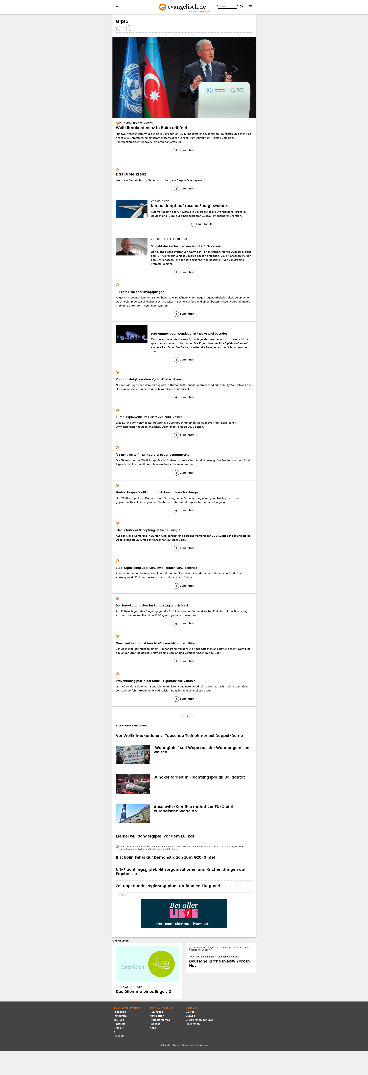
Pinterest (119, 1014)
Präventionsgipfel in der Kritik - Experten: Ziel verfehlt (155, 681)
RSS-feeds (156, 1002)
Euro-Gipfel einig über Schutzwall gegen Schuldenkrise (156, 567)
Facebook (120, 1002)
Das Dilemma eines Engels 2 (143, 983)
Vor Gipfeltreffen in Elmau (170, 239)
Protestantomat (160, 1010)
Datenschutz (188, 1036)
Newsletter (157, 1006)
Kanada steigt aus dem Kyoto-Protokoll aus (148, 379)
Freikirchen (193, 1014)
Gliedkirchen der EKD (199, 1010)
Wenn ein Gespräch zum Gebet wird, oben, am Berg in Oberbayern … (160, 180)
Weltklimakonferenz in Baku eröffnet (151, 128)
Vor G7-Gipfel (160, 201)
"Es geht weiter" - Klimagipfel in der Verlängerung (153, 454)
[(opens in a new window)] (184, 904)
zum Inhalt (187, 150)
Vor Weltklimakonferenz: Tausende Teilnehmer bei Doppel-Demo (179, 736)
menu (117, 6)
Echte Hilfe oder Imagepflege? (138, 292)
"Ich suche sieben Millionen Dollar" (214, 940)
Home (119, 28)
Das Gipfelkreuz (131, 174)
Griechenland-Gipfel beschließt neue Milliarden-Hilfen (156, 643)
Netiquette (165, 1036)
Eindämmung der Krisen (136, 123)
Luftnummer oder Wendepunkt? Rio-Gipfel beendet (189, 333)
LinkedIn (119, 1026)
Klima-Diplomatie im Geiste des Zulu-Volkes (149, 417)
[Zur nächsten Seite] (193, 716)
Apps (153, 1018)
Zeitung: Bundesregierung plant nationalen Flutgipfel (168, 877)
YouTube (119, 1010)
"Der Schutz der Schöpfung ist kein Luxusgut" (148, 530)
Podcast (155, 1014)
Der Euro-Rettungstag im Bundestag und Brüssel (152, 605)
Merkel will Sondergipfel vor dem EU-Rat (155, 836)
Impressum (202, 1036)
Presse (176, 1036)
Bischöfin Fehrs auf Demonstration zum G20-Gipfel (165, 848)
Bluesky (119, 1018)
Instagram (120, 1006)
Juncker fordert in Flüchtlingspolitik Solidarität (199, 777)
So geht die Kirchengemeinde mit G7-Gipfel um (186, 246)
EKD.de (190, 1006)
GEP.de (190, 1002)
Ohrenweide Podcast (131, 978)
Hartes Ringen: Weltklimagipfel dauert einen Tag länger (157, 492)
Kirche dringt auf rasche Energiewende (189, 206)
